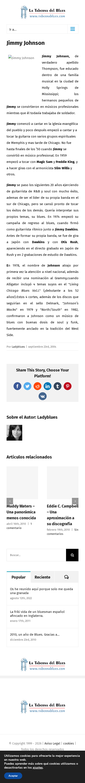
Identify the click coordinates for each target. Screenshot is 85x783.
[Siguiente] (75, 501)
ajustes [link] (38, 768)
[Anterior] (10, 501)
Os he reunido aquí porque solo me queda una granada (41, 591)
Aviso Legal (52, 743)
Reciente (42, 577)
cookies (68, 743)
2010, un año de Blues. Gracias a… (35, 635)
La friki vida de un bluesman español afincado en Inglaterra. (37, 614)
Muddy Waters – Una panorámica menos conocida (21, 512)
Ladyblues (18, 346)
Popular (19, 577)
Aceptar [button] (13, 776)
